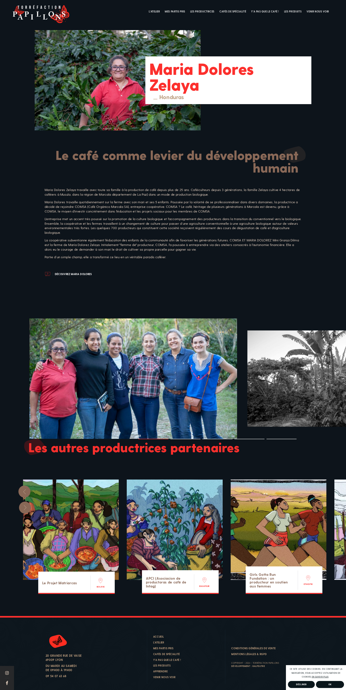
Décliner (301, 684)
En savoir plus (320, 677)
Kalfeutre (258, 666)
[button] (329, 677)
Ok (330, 684)
